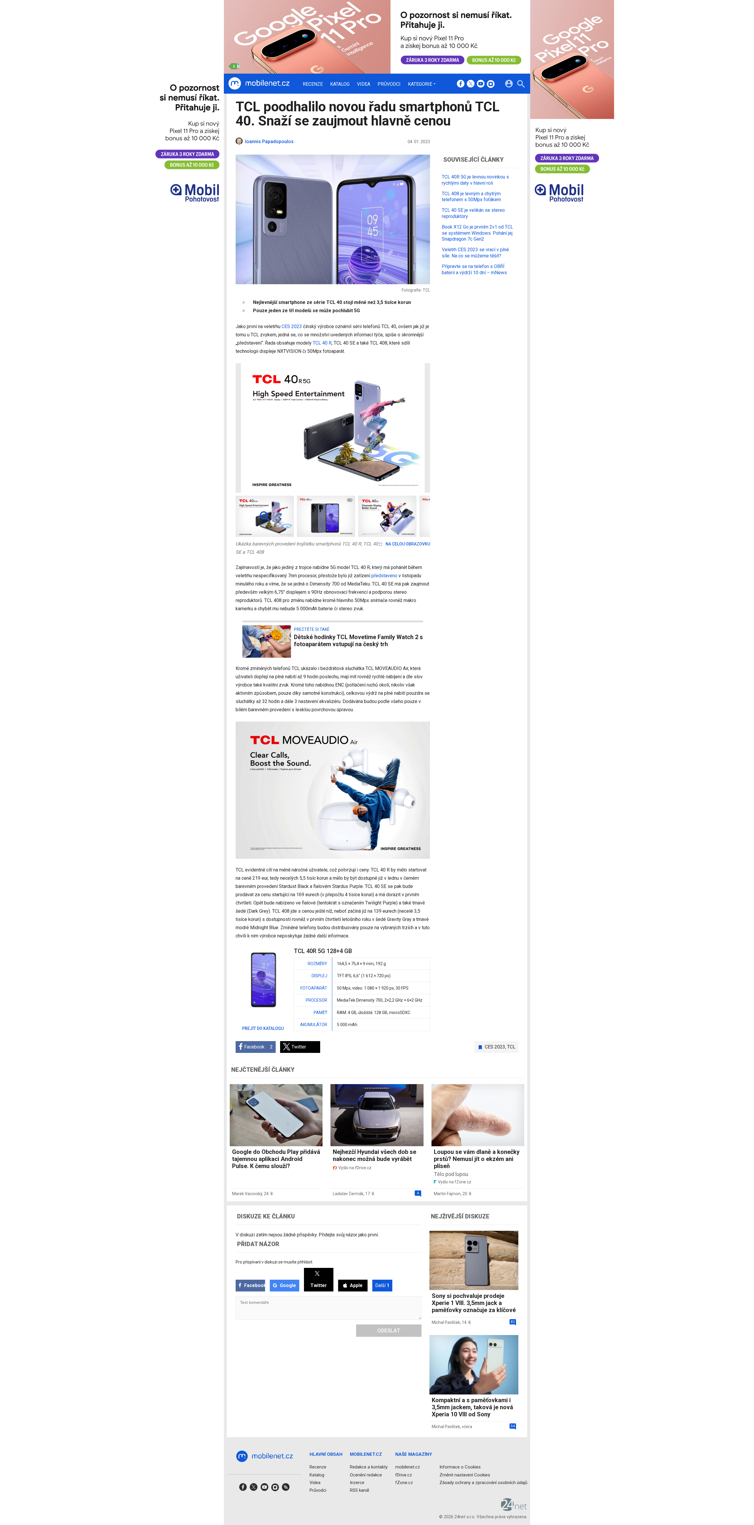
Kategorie (420, 84)
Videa (363, 84)
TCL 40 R (322, 343)
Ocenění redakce (366, 1475)
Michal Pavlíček (446, 1322)
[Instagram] (491, 84)
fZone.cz (404, 1482)
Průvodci (389, 84)
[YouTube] (481, 84)
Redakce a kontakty (369, 1467)
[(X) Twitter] (471, 84)
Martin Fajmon (447, 1193)
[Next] (406, 428)
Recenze (313, 84)
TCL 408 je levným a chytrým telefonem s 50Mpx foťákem (471, 196)
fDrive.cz (403, 1475)
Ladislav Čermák (348, 1193)
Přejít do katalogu (263, 1028)
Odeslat (388, 1330)
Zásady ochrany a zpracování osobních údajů (483, 1482)
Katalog (340, 84)
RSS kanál (359, 1490)
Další (382, 1285)
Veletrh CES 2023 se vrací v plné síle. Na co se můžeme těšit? (475, 253)
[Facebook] (461, 84)
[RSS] (286, 1489)
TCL (511, 1047)
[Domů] (259, 84)
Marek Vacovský (247, 1193)
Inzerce (357, 1482)
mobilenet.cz (407, 1467)
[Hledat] (521, 85)
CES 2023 (292, 326)
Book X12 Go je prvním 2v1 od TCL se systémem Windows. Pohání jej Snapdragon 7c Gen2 (477, 233)
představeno (385, 575)
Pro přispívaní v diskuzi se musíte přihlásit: (274, 1262)
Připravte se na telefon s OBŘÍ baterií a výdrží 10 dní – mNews (474, 269)
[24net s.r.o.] (514, 1508)
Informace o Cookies (460, 1467)
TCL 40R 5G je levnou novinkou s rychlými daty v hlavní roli (475, 180)
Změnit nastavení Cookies (464, 1475)
